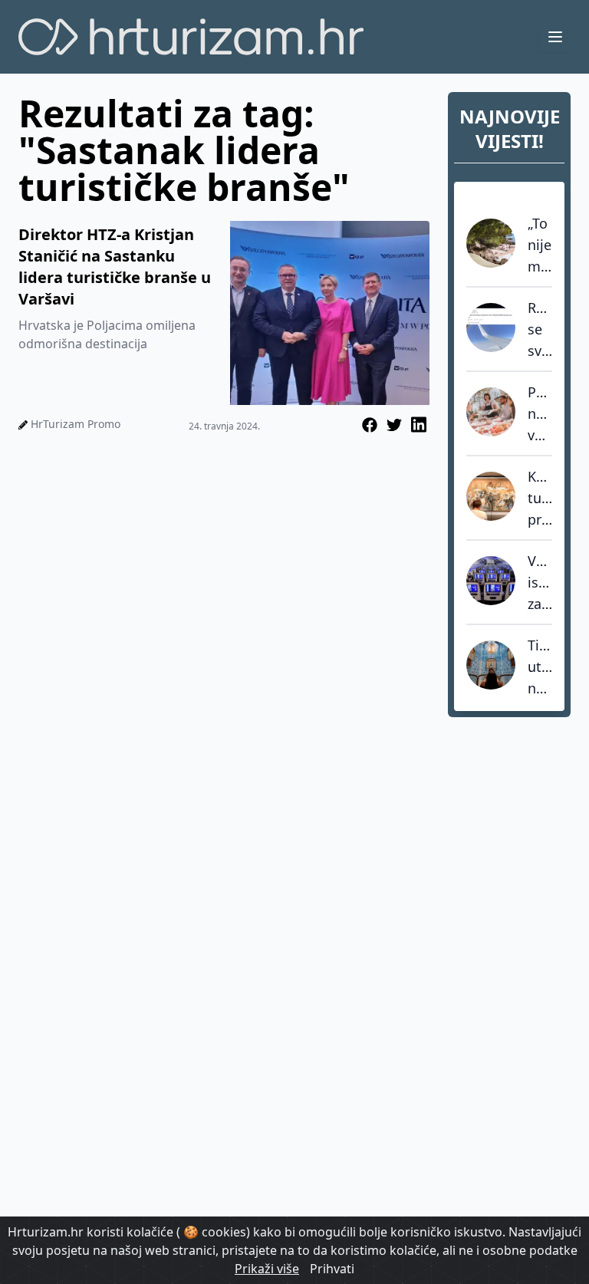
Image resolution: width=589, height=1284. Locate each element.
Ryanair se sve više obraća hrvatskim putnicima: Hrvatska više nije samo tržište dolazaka (540, 329)
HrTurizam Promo (75, 423)
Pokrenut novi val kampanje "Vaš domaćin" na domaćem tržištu (540, 414)
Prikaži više (267, 1268)
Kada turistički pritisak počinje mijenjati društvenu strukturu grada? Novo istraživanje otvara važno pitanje (540, 498)
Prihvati (332, 1268)
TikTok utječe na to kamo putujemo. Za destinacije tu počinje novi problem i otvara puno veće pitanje (540, 667)
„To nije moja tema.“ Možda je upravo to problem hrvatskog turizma (540, 245)
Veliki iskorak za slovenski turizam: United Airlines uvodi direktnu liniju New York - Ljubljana (540, 582)
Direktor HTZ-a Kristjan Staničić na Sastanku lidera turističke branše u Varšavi (114, 266)
